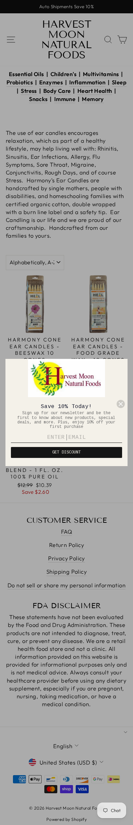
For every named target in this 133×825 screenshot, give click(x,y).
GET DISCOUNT (66, 452)
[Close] (121, 404)
